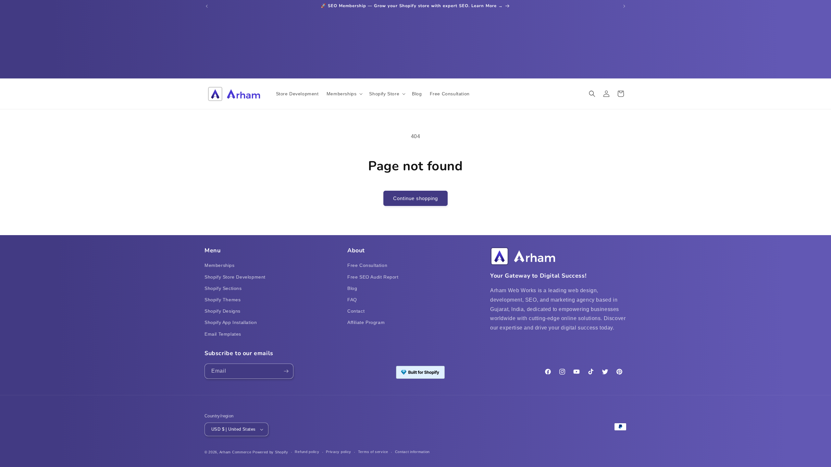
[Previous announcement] (207, 6)
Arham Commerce (235, 452)
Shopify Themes (223, 299)
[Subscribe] (286, 371)
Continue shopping (415, 198)
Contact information (412, 452)
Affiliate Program (366, 322)
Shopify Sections (223, 288)
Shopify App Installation (231, 322)
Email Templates (223, 334)
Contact (356, 311)
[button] (344, 94)
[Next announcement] (624, 6)
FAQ (352, 299)
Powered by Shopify (270, 452)
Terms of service (373, 452)
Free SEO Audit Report (373, 277)
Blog (352, 288)
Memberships (220, 265)
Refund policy (307, 452)
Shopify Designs (223, 311)
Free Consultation (367, 265)
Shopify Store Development (235, 277)
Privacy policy (338, 452)
